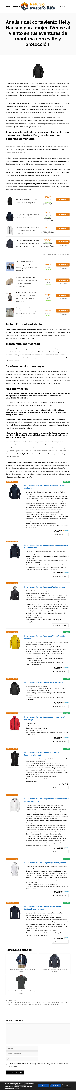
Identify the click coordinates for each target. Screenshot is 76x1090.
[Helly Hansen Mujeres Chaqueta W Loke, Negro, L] (15, 593)
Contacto (61, 6)
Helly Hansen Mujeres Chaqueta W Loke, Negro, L (44, 587)
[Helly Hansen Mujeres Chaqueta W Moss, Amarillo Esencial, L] (15, 642)
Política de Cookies (20, 1085)
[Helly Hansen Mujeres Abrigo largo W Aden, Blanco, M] (15, 868)
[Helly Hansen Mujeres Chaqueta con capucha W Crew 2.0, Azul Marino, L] (15, 551)
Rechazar (55, 1086)
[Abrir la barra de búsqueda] (69, 6)
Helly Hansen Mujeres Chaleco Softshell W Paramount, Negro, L (42, 753)
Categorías (17, 6)
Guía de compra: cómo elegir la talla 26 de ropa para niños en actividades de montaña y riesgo (37, 1002)
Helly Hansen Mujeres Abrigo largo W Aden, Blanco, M (46, 863)
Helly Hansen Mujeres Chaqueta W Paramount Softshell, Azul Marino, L (43, 907)
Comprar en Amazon (61, 534)
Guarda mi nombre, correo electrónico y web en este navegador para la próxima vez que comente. (38, 1065)
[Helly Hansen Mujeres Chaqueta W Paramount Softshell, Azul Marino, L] (15, 912)
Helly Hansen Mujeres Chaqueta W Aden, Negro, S (44, 682)
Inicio (8, 6)
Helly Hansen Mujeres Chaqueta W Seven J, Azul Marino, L (44, 486)
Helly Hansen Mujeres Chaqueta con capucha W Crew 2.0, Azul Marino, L (46, 546)
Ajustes (67, 1086)
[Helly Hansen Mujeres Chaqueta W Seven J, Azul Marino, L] (15, 491)
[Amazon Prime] (65, 530)
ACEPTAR (44, 1086)
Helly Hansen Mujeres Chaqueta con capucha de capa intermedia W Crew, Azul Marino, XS (27, 243)
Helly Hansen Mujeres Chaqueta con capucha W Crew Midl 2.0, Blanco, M (27, 230)
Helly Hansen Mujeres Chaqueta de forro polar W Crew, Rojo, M (44, 718)
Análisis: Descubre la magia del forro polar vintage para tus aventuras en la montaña (34, 1004)
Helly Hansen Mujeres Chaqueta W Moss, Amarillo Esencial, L (44, 637)
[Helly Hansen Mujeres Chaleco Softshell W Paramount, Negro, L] (15, 758)
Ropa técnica (12, 1000)
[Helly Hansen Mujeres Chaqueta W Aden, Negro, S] (15, 688)
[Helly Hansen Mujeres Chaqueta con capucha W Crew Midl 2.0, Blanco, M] (15, 804)
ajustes (17, 1088)
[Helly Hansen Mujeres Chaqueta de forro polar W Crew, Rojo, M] (15, 723)
